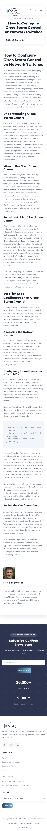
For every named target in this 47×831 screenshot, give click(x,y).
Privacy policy (33, 823)
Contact (5, 770)
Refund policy (24, 827)
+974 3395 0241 (18, 781)
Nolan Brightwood (13, 582)
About (4, 758)
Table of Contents (15, 40)
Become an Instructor (11, 762)
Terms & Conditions (16, 823)
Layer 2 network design (13, 278)
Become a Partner (9, 766)
